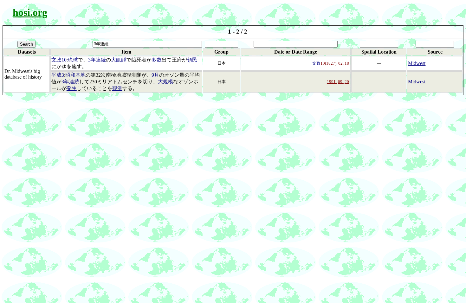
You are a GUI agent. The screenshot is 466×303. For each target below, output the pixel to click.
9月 (155, 75)
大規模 (165, 81)
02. (341, 63)
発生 (72, 88)
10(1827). (328, 63)
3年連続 (97, 59)
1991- (332, 81)
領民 (192, 59)
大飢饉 (118, 59)
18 (347, 63)
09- (341, 81)
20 (347, 81)
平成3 (57, 75)
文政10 (59, 59)
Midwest (416, 63)
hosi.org (30, 12)
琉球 (73, 59)
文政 (316, 63)
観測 (117, 88)
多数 (157, 59)
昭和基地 (75, 75)
